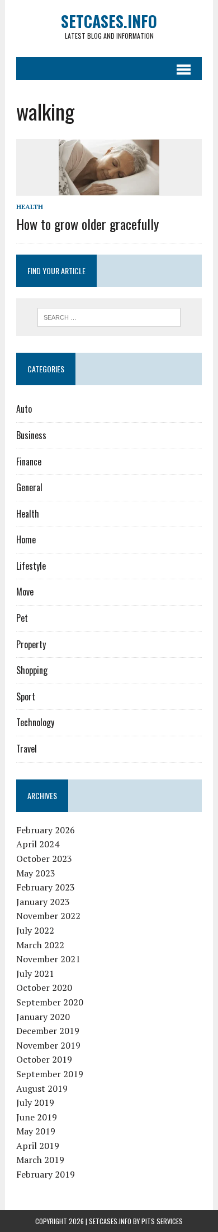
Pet (22, 618)
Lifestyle (31, 566)
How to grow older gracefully (87, 224)
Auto (24, 409)
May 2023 (35, 873)
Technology (35, 722)
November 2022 (48, 916)
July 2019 (35, 1102)
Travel (26, 748)
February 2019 (45, 1174)
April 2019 (37, 1145)
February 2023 (45, 887)
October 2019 (44, 1059)
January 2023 (43, 902)
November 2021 (48, 959)
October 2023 (44, 858)
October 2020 (44, 987)
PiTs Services (162, 1221)
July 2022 (35, 930)
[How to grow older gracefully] (109, 188)
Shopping (32, 670)
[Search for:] (109, 316)
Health (29, 206)
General (29, 487)
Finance (28, 461)
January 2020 (43, 1016)
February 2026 (45, 830)
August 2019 (42, 1088)
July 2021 (35, 973)
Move (25, 591)
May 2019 (35, 1131)
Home (26, 539)
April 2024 (37, 844)
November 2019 (48, 1045)
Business (31, 435)
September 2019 (49, 1074)
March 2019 (40, 1159)
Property (31, 644)
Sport (25, 696)
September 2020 (49, 1002)
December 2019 (47, 1031)
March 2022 (40, 945)
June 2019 (36, 1117)
